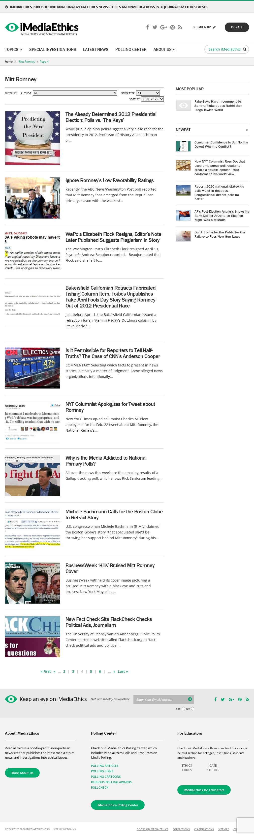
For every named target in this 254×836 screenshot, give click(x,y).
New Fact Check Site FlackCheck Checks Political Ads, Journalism (108, 622)
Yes (178, 708)
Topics (11, 49)
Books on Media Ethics (152, 829)
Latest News (95, 49)
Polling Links (102, 771)
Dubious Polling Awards (111, 782)
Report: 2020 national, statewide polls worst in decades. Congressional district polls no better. (219, 192)
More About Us (22, 773)
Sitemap (223, 829)
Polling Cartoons (106, 777)
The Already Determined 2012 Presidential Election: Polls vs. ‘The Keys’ (110, 117)
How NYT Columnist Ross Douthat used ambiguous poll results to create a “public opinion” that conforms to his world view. (219, 167)
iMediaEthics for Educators (204, 790)
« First (45, 671)
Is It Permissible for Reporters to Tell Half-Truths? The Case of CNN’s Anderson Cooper (112, 353)
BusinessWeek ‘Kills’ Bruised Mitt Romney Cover (110, 568)
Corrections (181, 829)
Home (9, 61)
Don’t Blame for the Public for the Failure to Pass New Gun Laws (219, 234)
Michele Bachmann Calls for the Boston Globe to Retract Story (114, 514)
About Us (163, 49)
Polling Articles (105, 766)
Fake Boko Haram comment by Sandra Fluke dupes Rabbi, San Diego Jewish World (218, 105)
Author (26, 93)
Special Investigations (52, 49)
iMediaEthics (42, 27)
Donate (237, 27)
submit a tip (202, 27)
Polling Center (131, 49)
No (188, 708)
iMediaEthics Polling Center (117, 805)
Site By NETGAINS (64, 829)
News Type (128, 93)
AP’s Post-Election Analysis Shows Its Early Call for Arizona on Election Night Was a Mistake (221, 215)
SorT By (134, 99)
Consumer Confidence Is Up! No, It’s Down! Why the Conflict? (221, 144)
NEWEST (183, 129)
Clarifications (204, 829)
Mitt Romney (27, 61)
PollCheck (99, 787)
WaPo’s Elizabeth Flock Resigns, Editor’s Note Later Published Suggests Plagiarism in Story (113, 237)
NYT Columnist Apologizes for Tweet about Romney (110, 407)
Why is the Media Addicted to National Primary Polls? (105, 460)
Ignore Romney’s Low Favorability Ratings (109, 180)
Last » (123, 671)
